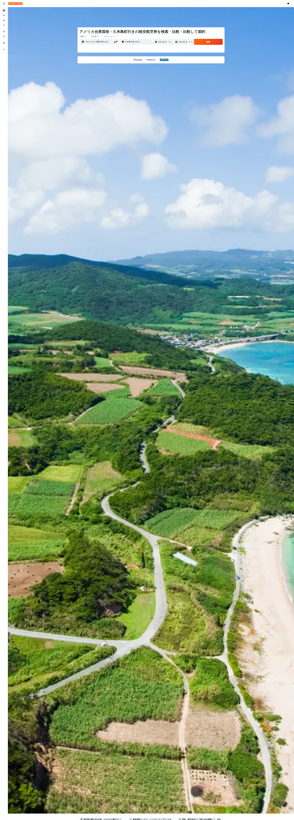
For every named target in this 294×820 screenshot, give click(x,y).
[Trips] (4, 43)
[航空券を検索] (4, 10)
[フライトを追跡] (4, 36)
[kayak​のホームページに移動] (15, 3)
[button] (3, 3)
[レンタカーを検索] (4, 20)
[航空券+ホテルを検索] (4, 25)
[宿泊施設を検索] (4, 15)
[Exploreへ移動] (4, 31)
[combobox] (83, 36)
